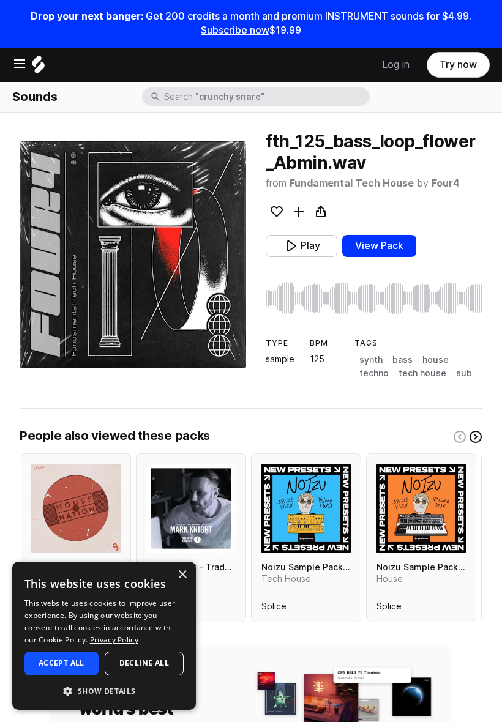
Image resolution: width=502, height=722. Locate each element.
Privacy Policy (114, 640)
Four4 (446, 183)
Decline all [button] (144, 663)
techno (374, 373)
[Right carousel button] (476, 437)
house (435, 360)
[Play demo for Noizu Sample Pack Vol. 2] (306, 508)
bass (402, 360)
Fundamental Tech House (352, 183)
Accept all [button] (61, 663)
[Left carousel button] (460, 437)
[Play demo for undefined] (133, 254)
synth (371, 360)
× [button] (182, 574)
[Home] (38, 67)
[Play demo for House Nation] (76, 508)
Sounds (35, 96)
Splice (274, 608)
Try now (458, 64)
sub (464, 373)
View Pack (379, 245)
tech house (422, 373)
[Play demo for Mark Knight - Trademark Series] (191, 508)
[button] (104, 690)
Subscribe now (235, 30)
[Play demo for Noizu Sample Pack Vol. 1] (421, 508)
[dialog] (104, 636)
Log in (396, 64)
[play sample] (374, 298)
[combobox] (265, 97)
